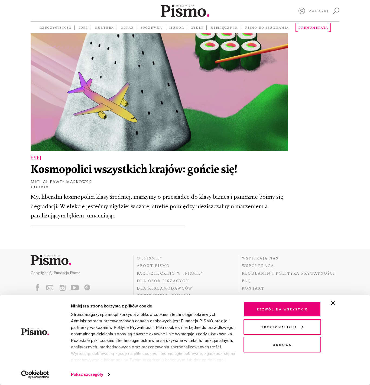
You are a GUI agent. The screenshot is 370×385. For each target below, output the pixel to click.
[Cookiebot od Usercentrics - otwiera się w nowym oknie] (35, 374)
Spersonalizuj (279, 327)
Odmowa (282, 344)
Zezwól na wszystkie (282, 309)
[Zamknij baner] (347, 303)
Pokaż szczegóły (87, 374)
